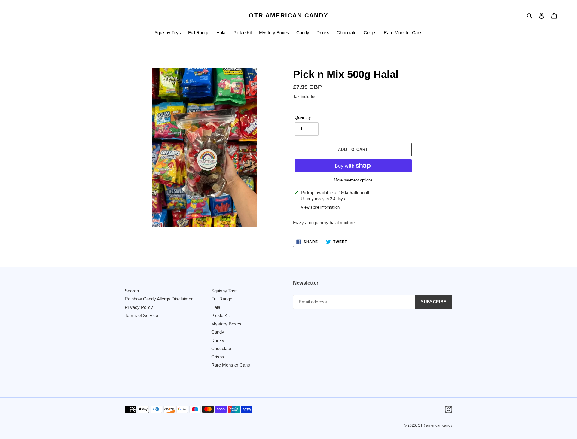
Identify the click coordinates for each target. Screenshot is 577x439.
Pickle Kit (220, 315)
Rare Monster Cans (230, 364)
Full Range (221, 298)
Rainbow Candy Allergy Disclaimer (159, 298)
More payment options (353, 180)
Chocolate (221, 348)
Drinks (217, 340)
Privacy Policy (139, 307)
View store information (320, 207)
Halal (216, 307)
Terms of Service (141, 315)
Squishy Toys (224, 290)
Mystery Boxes (226, 323)
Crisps (217, 356)
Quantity (303, 117)
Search (132, 290)
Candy (217, 331)
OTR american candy (288, 15)
